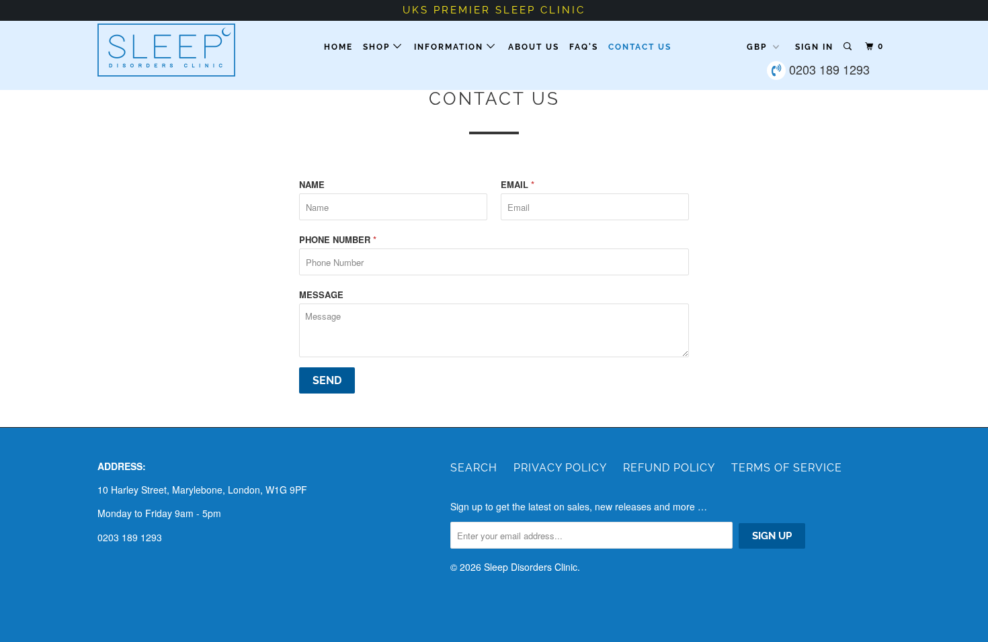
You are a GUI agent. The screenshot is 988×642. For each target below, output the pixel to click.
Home (338, 47)
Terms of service (786, 467)
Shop (378, 47)
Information (450, 47)
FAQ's (583, 47)
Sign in (814, 47)
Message (321, 294)
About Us (533, 47)
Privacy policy (560, 467)
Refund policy (669, 467)
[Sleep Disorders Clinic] (166, 50)
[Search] (849, 47)
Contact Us (639, 47)
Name (312, 184)
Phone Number (337, 239)
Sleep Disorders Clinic (530, 567)
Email (517, 184)
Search (473, 467)
